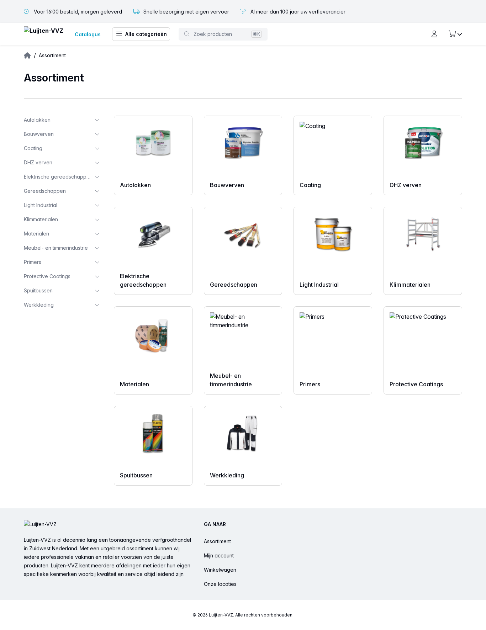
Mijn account (219, 555)
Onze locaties (220, 584)
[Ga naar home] (43, 34)
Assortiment (217, 541)
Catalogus (88, 34)
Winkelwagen (220, 570)
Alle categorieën (146, 34)
